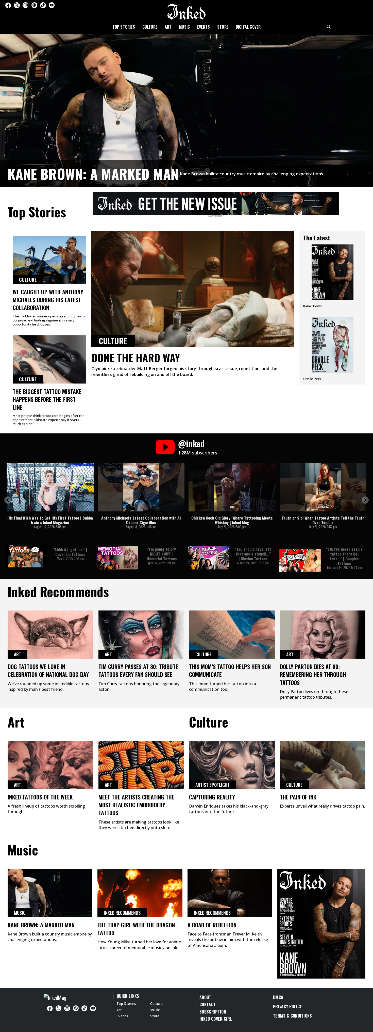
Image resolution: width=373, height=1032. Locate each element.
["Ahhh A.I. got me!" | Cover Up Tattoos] (26, 555)
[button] (7, 500)
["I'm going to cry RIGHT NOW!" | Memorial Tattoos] (117, 557)
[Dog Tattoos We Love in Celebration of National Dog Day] (50, 634)
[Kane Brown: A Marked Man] (186, 109)
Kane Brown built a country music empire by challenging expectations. (252, 174)
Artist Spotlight (212, 784)
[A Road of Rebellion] (230, 893)
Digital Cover (248, 27)
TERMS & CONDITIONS (292, 1016)
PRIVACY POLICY (287, 1006)
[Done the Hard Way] (192, 289)
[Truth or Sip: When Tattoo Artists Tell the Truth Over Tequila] (323, 487)
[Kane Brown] (332, 278)
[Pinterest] (34, 5)
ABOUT (205, 997)
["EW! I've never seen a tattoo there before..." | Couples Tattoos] (300, 560)
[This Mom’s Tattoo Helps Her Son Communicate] (232, 634)
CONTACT (207, 1004)
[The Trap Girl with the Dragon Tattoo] (139, 893)
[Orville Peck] (332, 349)
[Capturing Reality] (232, 765)
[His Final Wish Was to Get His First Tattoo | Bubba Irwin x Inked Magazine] (50, 487)
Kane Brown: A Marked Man (93, 173)
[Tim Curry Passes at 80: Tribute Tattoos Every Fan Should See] (141, 634)
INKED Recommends (122, 912)
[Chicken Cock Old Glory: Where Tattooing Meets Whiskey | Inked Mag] (232, 487)
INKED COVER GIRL (215, 1019)
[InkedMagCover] (321, 923)
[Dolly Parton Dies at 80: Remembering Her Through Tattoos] (323, 634)
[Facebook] (8, 5)
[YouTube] (52, 5)
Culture (149, 27)
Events (203, 27)
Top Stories (123, 27)
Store (222, 27)
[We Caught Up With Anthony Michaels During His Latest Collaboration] (49, 260)
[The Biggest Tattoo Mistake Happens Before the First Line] (49, 359)
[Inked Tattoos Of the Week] (50, 765)
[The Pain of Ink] (323, 765)
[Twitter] (17, 5)
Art (168, 27)
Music (184, 27)
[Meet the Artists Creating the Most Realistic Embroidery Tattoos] (141, 765)
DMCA (278, 997)
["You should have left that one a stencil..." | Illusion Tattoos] (208, 557)
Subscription (212, 1012)
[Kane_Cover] (216, 202)
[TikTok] (43, 5)
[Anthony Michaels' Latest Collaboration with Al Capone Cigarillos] (141, 487)
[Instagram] (25, 5)
